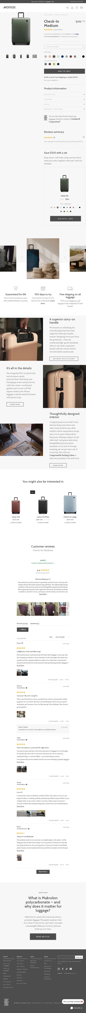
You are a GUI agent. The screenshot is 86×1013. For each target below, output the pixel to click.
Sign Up (79, 957)
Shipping (47, 974)
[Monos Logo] (9, 7)
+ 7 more (22, 770)
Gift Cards (6, 984)
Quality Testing (22, 969)
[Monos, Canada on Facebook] (63, 969)
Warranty (47, 971)
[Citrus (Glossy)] (54, 64)
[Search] (68, 8)
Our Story (20, 963)
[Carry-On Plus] (43, 503)
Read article (43, 937)
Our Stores (20, 961)
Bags (4, 973)
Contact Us (48, 961)
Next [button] (31, 29)
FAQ (45, 963)
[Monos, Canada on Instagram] (59, 969)
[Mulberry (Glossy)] (50, 64)
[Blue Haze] (58, 56)
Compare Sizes (8, 987)
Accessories (7, 981)
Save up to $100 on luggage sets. (42, 1)
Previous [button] (10, 29)
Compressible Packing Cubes (62, 455)
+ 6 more (40, 814)
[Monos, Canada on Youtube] (71, 969)
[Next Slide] (67, 609)
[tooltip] (50, 579)
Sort (51, 637)
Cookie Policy (48, 1003)
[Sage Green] (66, 56)
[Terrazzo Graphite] (45, 64)
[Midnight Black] (83, 56)
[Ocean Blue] (62, 56)
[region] (43, 609)
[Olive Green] (54, 56)
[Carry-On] (16, 503)
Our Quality (21, 966)
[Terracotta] (71, 56)
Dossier (19, 975)
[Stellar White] (79, 56)
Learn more (15, 404)
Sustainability (21, 972)
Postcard (20, 980)
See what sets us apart (64, 359)
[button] (53, 30)
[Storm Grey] (75, 56)
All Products (7, 961)
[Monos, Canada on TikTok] (67, 970)
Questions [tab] (34, 624)
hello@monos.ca (70, 973)
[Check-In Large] (70, 503)
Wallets (5, 979)
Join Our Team (22, 983)
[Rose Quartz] (50, 56)
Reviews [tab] (22, 624)
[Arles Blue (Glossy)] (58, 64)
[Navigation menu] (81, 7)
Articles (19, 977)
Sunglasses (7, 976)
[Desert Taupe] (45, 56)
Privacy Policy (36, 1003)
